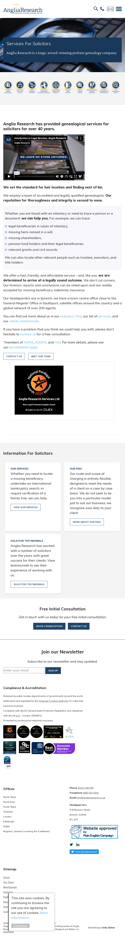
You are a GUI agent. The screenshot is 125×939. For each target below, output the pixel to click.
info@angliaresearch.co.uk (91, 797)
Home (6, 877)
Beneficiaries (10, 887)
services (104, 316)
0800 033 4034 (91, 792)
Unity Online (108, 927)
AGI (57, 342)
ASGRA (40, 342)
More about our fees (87, 521)
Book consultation (49, 626)
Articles (7, 906)
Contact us (78, 626)
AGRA (28, 342)
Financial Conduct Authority (53, 700)
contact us (28, 334)
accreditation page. (23, 347)
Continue (20, 926)
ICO (18, 715)
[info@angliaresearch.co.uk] (110, 9)
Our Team (8, 882)
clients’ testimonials (24, 321)
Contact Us (14, 356)
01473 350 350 (85, 787)
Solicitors (8, 892)
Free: (102, 9)
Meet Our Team (40, 356)
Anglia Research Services (22, 9)
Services (7, 901)
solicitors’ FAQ (71, 316)
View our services (25, 507)
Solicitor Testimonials (29, 584)
